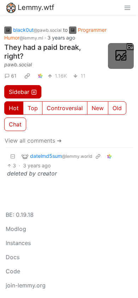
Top (33, 108)
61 (14, 76)
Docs (12, 257)
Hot (14, 108)
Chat (15, 124)
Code (13, 271)
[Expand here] (121, 56)
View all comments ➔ (33, 140)
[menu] (127, 7)
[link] (27, 75)
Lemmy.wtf (36, 7)
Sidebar (19, 91)
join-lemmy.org (26, 285)
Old (117, 108)
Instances (18, 242)
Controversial (65, 108)
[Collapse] (12, 156)
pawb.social (18, 64)
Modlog (16, 228)
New (98, 108)
